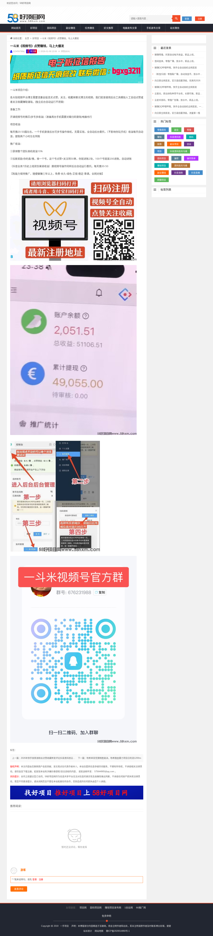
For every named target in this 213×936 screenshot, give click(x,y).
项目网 (83, 907)
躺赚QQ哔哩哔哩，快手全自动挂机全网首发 (176, 67)
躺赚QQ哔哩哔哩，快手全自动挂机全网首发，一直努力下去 (179, 106)
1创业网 (128, 907)
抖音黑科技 (175, 137)
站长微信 (174, 28)
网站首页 (16, 28)
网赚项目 (161, 180)
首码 (191, 137)
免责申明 (106, 916)
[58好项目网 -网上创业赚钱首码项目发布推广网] (26, 18)
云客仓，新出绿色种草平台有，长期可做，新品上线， (179, 93)
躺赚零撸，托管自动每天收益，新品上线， (175, 54)
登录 (187, 18)
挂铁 (159, 144)
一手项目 (64, 926)
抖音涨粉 (178, 172)
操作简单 (191, 158)
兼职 (176, 158)
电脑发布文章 (130, 28)
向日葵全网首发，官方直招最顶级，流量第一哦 (177, 113)
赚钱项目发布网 (113, 907)
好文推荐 (108, 28)
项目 (159, 151)
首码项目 (51, 28)
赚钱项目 (161, 165)
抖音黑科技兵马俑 (178, 151)
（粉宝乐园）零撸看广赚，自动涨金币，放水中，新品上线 (179, 74)
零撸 (189, 130)
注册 (200, 18)
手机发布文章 (153, 28)
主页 (27, 38)
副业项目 (174, 144)
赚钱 (159, 137)
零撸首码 (161, 130)
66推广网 (141, 907)
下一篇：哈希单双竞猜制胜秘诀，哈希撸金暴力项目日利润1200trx (109, 758)
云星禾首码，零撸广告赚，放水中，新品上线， (177, 100)
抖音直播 (195, 172)
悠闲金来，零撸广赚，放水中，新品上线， (175, 61)
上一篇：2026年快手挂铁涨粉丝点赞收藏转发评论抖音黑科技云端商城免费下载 (50, 758)
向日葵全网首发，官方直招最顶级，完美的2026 (177, 80)
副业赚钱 (70, 28)
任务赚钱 (89, 28)
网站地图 (99, 931)
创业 (189, 144)
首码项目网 (96, 907)
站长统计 (87, 931)
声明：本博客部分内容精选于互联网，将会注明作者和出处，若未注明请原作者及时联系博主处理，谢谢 (121, 926)
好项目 (33, 28)
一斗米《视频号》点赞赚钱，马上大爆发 (37, 46)
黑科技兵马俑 (180, 165)
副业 (176, 130)
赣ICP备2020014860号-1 (118, 931)
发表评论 (18, 889)
